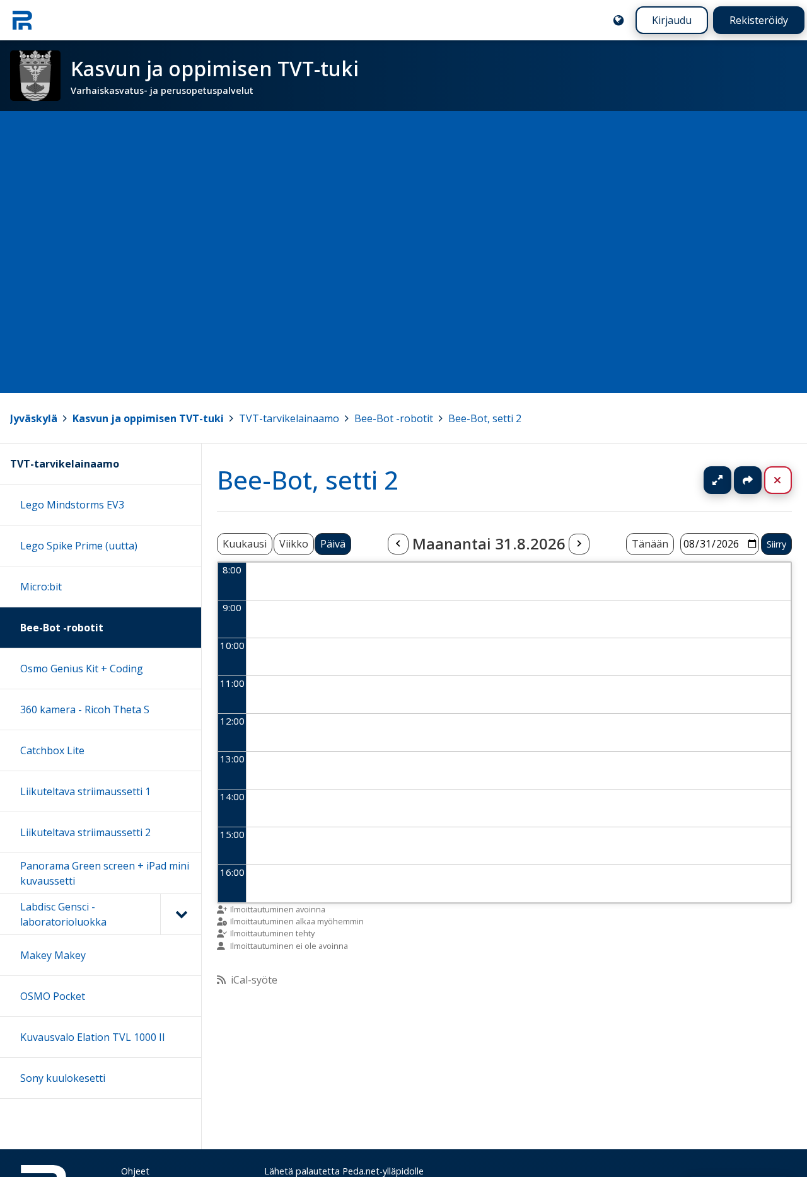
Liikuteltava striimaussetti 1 (85, 791)
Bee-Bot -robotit (393, 418)
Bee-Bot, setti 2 (484, 418)
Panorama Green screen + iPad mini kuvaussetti (104, 873)
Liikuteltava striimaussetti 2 (85, 832)
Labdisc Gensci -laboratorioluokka (63, 914)
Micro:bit (41, 587)
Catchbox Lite (52, 750)
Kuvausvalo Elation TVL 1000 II (92, 1037)
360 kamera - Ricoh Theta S (84, 709)
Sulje (788, 480)
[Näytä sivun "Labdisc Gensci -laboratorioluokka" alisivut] (180, 914)
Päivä (332, 544)
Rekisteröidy (758, 20)
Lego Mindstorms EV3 (72, 505)
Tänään (650, 544)
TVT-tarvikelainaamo (289, 418)
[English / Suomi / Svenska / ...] (618, 20)
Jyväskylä (33, 418)
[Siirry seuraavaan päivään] (579, 544)
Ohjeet (135, 1171)
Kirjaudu (672, 20)
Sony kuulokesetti (62, 1078)
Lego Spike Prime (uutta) (78, 546)
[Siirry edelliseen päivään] (398, 544)
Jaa (748, 480)
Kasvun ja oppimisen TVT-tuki (148, 418)
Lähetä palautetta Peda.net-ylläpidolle (344, 1171)
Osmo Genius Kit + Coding (81, 668)
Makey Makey (53, 955)
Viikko (293, 544)
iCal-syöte (254, 980)
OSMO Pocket (52, 996)
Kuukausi (245, 544)
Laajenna (729, 480)
